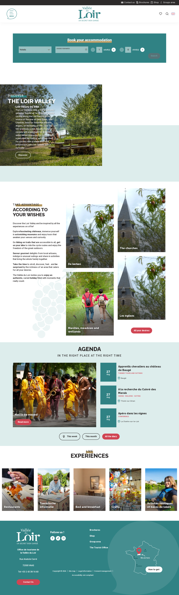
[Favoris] (161, 14)
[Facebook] (52, 538)
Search (154, 56)
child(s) (135, 50)
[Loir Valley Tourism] (89, 14)
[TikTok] (58, 538)
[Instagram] (63, 538)
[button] (167, 14)
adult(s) (107, 50)
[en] (173, 13)
